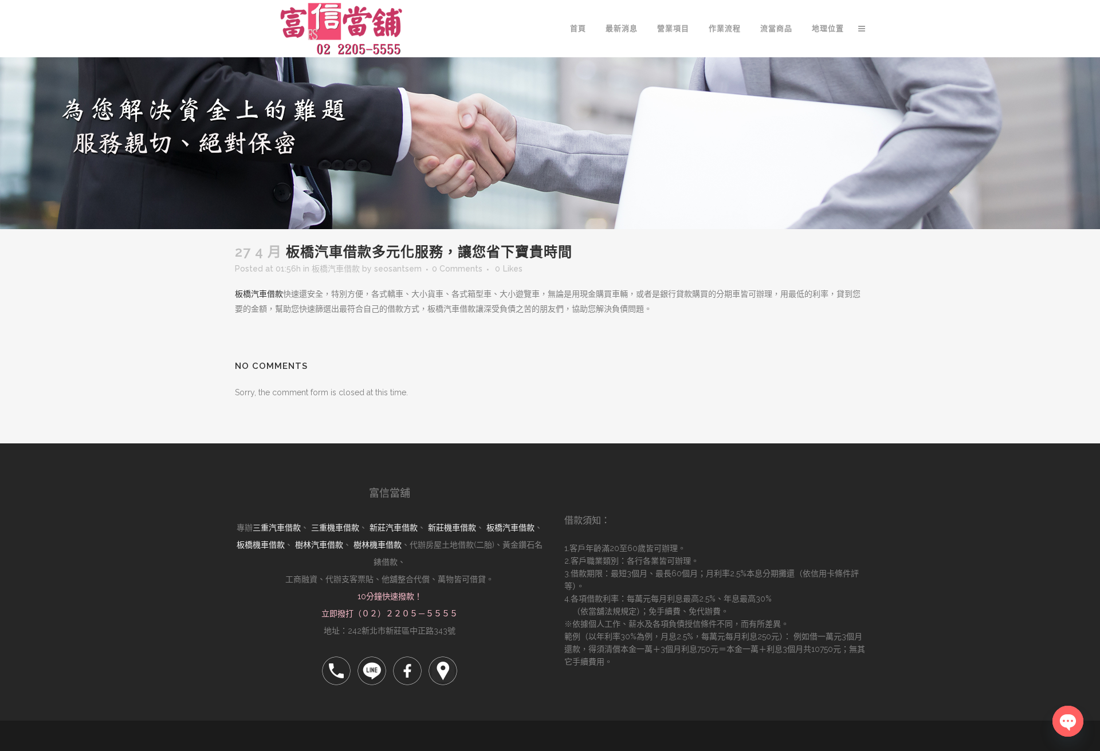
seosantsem (398, 268)
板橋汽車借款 (336, 268)
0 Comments (457, 268)
